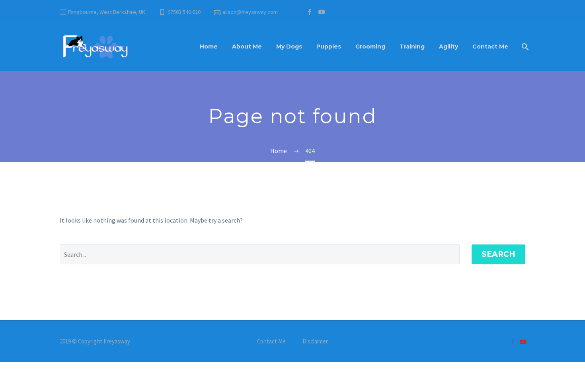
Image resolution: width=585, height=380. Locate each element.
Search (498, 254)
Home (209, 46)
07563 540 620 (184, 12)
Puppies (328, 46)
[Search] (524, 47)
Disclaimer (315, 342)
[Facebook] (310, 12)
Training (412, 46)
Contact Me (490, 46)
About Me (247, 46)
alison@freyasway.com (250, 12)
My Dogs (289, 46)
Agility (448, 46)
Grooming (370, 46)
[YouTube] (322, 12)
